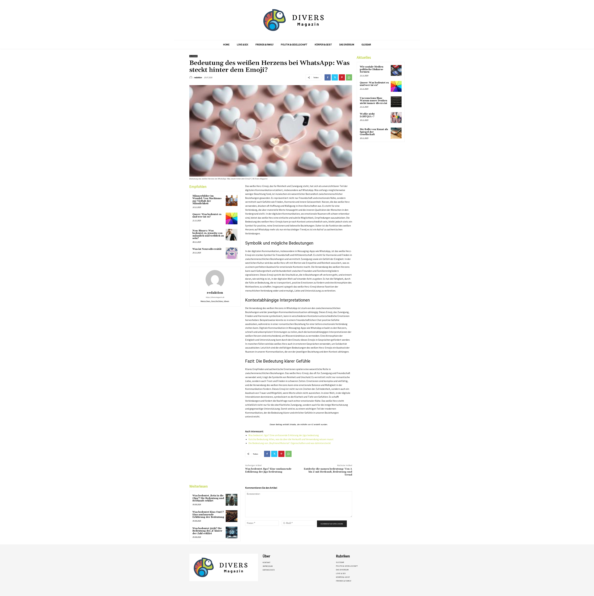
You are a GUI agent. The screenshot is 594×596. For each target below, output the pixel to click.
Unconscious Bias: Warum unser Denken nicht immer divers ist (373, 101)
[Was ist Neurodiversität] (231, 253)
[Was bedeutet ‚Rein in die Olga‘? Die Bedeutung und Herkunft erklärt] (231, 500)
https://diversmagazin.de (215, 297)
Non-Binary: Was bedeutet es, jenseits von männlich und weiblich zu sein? (208, 234)
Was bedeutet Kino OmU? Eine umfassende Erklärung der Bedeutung (208, 515)
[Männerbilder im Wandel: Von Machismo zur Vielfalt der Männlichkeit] (231, 200)
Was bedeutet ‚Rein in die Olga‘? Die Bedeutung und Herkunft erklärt (208, 498)
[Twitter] (335, 77)
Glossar (193, 56)
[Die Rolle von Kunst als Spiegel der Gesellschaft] (396, 133)
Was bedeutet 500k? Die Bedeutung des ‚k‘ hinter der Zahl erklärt (207, 531)
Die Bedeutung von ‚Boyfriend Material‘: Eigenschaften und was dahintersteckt (289, 443)
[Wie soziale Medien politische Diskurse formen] (396, 70)
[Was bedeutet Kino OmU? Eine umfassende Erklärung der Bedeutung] (231, 516)
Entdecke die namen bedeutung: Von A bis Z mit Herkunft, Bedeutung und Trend (328, 471)
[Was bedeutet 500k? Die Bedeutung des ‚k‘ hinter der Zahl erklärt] (231, 532)
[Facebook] (328, 77)
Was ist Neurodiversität (207, 249)
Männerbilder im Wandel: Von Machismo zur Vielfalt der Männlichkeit (207, 199)
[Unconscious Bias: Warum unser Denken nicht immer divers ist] (396, 101)
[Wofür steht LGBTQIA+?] (396, 117)
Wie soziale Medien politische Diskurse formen (371, 69)
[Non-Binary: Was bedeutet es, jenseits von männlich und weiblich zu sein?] (231, 235)
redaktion (198, 77)
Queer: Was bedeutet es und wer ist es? (206, 215)
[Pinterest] (342, 77)
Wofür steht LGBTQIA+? (367, 115)
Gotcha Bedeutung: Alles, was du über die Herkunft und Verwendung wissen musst (291, 439)
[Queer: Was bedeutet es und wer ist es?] (231, 218)
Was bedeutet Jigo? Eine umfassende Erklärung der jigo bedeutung (283, 435)
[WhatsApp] (349, 77)
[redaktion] (191, 77)
